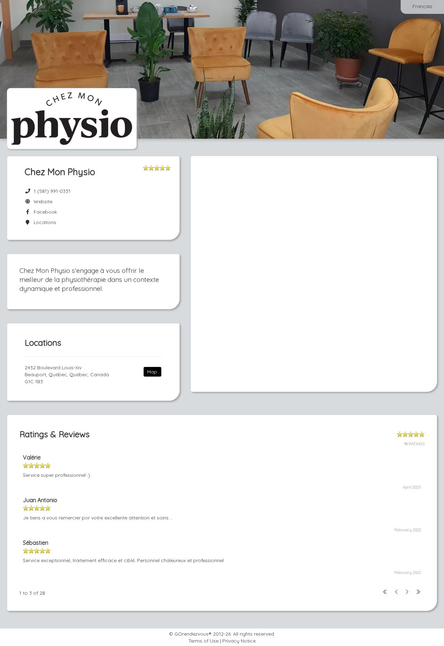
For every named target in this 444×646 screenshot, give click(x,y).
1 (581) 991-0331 (52, 191)
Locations (43, 222)
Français (422, 6)
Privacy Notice (239, 641)
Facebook (44, 212)
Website (41, 201)
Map (152, 372)
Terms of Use (203, 641)
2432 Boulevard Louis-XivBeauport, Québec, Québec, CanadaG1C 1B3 (67, 374)
